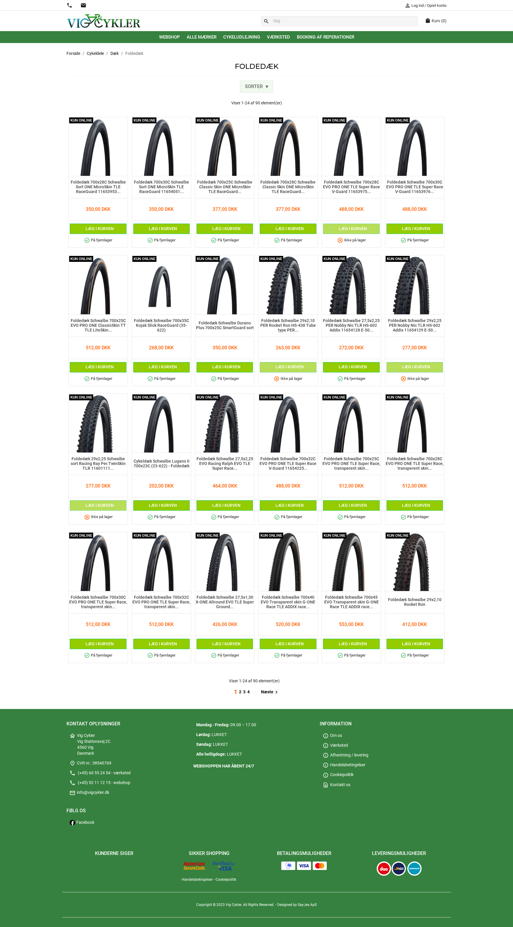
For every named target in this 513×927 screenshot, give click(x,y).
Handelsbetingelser (344, 764)
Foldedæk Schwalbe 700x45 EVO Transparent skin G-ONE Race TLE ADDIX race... (351, 602)
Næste (270, 692)
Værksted (278, 37)
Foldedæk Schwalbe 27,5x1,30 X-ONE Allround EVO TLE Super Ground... (225, 602)
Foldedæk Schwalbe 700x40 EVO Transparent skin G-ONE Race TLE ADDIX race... (288, 602)
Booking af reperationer (325, 37)
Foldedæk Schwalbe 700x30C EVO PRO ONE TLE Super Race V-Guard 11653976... (414, 187)
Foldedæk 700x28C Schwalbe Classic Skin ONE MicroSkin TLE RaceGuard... (288, 187)
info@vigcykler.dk (89, 792)
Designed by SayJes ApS (297, 905)
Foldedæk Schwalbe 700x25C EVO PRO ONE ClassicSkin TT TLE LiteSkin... (98, 325)
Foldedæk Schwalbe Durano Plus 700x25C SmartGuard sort (225, 325)
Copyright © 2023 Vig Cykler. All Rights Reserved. (235, 905)
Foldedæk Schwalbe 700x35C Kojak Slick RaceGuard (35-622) (161, 325)
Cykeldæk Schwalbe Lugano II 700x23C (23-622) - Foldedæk (161, 464)
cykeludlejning (241, 37)
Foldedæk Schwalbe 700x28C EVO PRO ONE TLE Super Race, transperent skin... (415, 464)
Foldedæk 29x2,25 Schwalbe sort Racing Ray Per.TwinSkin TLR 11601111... (98, 464)
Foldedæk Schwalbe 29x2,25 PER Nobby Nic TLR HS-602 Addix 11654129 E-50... (414, 325)
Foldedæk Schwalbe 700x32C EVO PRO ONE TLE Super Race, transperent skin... (161, 602)
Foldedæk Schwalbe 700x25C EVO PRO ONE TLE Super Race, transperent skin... (351, 464)
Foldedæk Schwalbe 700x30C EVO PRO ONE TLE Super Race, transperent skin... (98, 602)
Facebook (84, 822)
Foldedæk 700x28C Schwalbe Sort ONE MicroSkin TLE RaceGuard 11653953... (98, 187)
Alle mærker (201, 37)
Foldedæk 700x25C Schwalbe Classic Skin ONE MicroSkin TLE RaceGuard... (224, 187)
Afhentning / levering (345, 755)
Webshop (169, 37)
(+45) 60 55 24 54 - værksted (100, 772)
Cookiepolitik (338, 774)
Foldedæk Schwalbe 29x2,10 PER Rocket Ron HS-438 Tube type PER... (288, 325)
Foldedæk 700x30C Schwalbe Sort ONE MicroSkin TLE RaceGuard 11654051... (161, 187)
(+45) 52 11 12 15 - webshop (99, 782)
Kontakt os (336, 784)
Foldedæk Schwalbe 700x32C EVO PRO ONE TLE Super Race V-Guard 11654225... (287, 464)
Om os (332, 735)
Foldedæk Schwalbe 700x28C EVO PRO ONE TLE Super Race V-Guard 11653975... (351, 187)
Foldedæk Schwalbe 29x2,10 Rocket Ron (414, 602)
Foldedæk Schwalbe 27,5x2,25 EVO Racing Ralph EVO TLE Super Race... (225, 464)
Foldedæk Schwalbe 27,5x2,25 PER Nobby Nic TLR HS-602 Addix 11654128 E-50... (351, 325)
